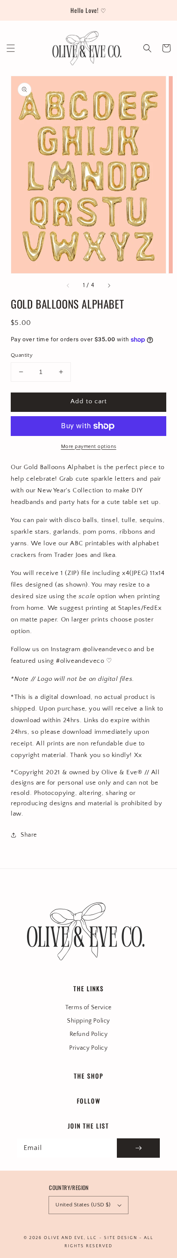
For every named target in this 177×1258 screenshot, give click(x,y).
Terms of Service (88, 1007)
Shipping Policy (88, 1020)
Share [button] (29, 834)
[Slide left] (68, 285)
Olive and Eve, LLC (70, 1238)
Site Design (120, 1238)
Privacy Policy (88, 1048)
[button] (10, 48)
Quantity (22, 355)
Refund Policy (89, 1034)
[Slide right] (108, 285)
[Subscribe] (138, 1148)
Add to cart (88, 401)
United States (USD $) (82, 1205)
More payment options (88, 446)
